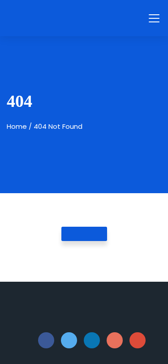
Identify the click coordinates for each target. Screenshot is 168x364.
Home (17, 126)
